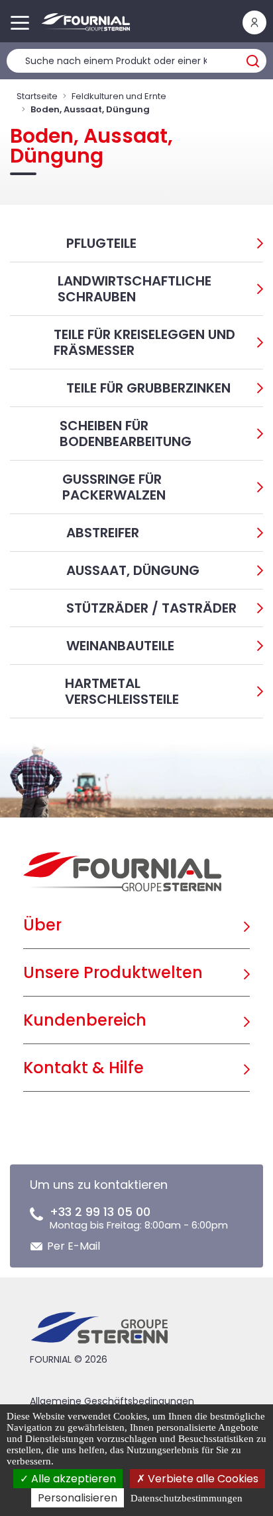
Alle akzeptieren (72, 1478)
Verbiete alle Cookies (201, 1478)
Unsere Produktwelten (113, 972)
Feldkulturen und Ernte (119, 96)
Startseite (37, 96)
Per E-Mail (73, 1246)
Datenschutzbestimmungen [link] (187, 1498)
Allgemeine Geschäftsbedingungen (112, 1401)
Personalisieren (77, 1497)
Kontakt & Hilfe (83, 1068)
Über (42, 925)
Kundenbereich (84, 1020)
